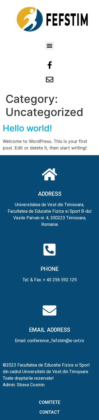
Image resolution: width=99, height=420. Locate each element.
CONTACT (49, 412)
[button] (49, 45)
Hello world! (27, 128)
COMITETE (49, 402)
